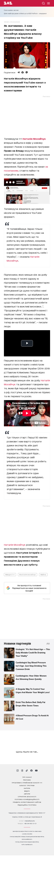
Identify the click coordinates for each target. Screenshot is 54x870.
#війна (43, 574)
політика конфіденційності (27, 799)
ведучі (27, 791)
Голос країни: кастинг (11, 10)
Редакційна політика (27, 805)
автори (27, 794)
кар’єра (27, 788)
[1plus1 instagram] (18, 770)
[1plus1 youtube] (36, 770)
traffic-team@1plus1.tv (27, 844)
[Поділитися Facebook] (22, 72)
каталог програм (27, 785)
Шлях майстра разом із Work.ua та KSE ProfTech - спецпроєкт (25, 13)
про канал (27, 777)
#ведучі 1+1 (10, 574)
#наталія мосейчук (27, 574)
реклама (27, 780)
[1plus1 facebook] (31, 770)
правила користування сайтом (27, 802)
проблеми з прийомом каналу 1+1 (27, 782)
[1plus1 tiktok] (27, 770)
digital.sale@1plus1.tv (27, 839)
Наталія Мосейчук (14, 544)
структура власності (27, 796)
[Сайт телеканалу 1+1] (8, 3)
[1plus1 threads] (22, 770)
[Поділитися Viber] (27, 72)
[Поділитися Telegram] (18, 72)
